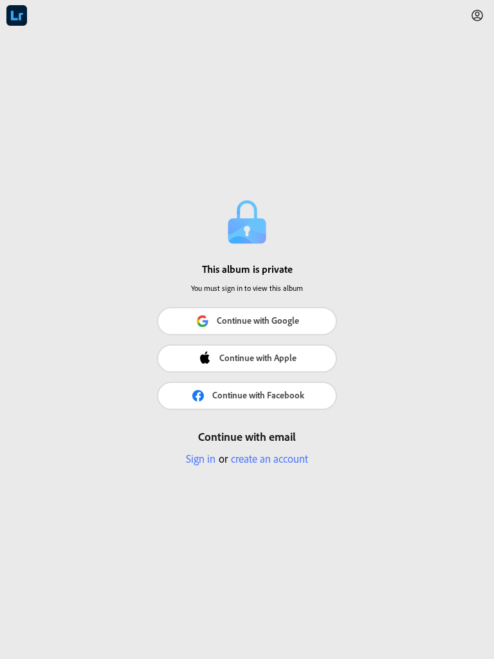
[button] (477, 15)
